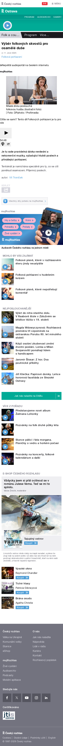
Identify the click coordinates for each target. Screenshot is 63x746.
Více (44, 35)
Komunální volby (12, 641)
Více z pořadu (12, 406)
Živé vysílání (11, 233)
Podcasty (8, 675)
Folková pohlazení (12, 56)
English (52, 738)
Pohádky (9, 226)
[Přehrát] (6, 133)
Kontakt (37, 655)
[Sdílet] (8, 144)
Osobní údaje (21, 738)
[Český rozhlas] (11, 3)
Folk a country (12, 35)
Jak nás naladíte (42, 637)
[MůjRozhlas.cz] (6, 71)
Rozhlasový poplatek (44, 660)
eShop (6, 650)
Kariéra (37, 650)
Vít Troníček (16, 177)
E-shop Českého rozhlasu (21, 473)
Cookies (7, 738)
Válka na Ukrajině (12, 637)
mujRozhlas (8, 211)
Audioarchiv (43, 17)
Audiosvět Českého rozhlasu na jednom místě (25, 248)
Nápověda (38, 641)
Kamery (57, 17)
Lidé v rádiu (39, 646)
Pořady (26, 226)
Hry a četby (11, 220)
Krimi (28, 220)
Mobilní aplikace (12, 679)
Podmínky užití (37, 738)
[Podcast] (3, 144)
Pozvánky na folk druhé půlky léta (37, 425)
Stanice (7, 646)
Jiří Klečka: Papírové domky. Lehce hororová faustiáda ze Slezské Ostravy (38, 377)
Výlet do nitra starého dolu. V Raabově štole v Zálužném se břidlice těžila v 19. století (36, 316)
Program (29, 17)
